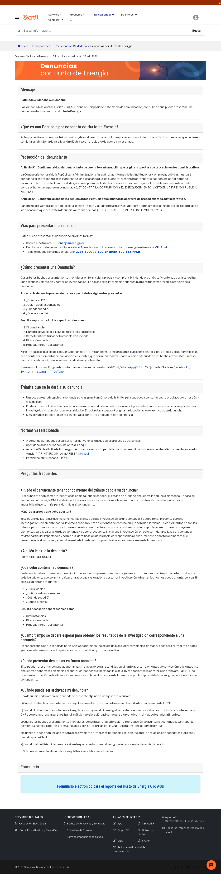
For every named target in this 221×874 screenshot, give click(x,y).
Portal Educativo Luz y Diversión (38, 830)
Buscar (197, 30)
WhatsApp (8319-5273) (135, 367)
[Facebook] (176, 867)
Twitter (26, 371)
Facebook (181, 367)
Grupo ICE (123, 830)
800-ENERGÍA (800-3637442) (119, 251)
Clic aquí (80, 445)
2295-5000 (84, 251)
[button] (196, 17)
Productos (75, 14)
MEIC (120, 840)
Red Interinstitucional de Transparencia (129, 849)
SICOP (146, 840)
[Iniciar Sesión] (196, 15)
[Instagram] (200, 867)
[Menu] (17, 17)
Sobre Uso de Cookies (79, 830)
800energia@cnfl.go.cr (68, 243)
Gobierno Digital (145, 832)
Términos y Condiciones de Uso (84, 836)
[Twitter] (182, 867)
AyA (119, 823)
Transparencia (101, 14)
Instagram (41, 371)
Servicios (53, 14)
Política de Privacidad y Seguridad (85, 823)
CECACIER (148, 823)
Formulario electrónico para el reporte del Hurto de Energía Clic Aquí (110, 786)
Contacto (53, 19)
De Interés (127, 14)
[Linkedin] (194, 867)
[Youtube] (188, 867)
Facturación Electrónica (32, 823)
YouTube (58, 371)
